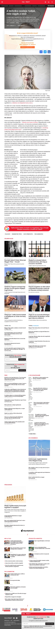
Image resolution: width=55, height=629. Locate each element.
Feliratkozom (22, 359)
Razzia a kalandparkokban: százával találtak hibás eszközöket (42, 548)
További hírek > (32, 433)
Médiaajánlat (16, 620)
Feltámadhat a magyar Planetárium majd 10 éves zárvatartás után (15, 401)
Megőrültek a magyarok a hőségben (13, 596)
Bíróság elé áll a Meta (15, 580)
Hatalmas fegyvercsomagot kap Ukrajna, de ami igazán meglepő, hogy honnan (14, 288)
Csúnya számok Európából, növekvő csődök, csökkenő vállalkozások (39, 561)
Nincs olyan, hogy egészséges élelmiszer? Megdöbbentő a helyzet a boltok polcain (14, 600)
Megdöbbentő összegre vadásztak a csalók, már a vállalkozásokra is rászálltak (18, 555)
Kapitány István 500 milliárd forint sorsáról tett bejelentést (14, 339)
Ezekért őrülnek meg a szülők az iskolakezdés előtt (17, 574)
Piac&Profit (21, 25)
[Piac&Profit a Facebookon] (14, 618)
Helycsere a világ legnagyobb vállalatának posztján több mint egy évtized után (13, 417)
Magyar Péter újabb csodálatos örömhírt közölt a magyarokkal (15, 328)
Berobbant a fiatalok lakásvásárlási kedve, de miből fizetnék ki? (14, 526)
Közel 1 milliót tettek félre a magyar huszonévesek (36, 478)
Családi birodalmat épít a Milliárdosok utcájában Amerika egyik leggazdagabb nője (41, 424)
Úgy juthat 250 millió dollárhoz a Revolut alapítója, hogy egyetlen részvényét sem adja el (40, 389)
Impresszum (6, 620)
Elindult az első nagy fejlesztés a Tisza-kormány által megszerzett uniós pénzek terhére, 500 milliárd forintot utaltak (15, 378)
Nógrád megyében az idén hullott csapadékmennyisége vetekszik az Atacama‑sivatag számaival (39, 288)
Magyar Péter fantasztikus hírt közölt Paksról (39, 327)
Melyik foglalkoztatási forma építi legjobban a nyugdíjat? (15, 506)
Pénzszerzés (8, 484)
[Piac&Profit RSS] (16, 618)
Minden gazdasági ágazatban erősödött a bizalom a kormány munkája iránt (38, 568)
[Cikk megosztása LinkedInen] (49, 51)
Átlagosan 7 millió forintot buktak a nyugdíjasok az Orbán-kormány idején (15, 316)
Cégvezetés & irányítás (35, 538)
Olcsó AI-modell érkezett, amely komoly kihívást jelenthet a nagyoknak (14, 566)
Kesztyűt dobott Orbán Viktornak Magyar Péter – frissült (15, 261)
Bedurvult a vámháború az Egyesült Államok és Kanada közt (39, 332)
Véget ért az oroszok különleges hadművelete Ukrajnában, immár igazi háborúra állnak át (39, 316)
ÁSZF (11, 620)
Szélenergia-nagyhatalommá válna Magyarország (38, 460)
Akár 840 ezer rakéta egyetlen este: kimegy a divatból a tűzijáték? (40, 378)
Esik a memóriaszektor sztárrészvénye (14, 561)
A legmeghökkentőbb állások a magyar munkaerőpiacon (13, 516)
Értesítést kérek (49, 623)
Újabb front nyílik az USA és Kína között (13, 413)
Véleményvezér (8, 238)
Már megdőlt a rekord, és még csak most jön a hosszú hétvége (39, 468)
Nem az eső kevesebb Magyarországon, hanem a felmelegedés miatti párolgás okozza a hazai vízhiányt (15, 384)
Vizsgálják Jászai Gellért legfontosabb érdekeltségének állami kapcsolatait (42, 415)
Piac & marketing (39, 234)
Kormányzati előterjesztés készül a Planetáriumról (12, 344)
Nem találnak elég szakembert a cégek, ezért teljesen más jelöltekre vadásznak (39, 564)
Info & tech (7, 538)
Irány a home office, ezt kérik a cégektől (14, 563)
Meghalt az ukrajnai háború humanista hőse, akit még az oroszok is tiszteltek (38, 261)
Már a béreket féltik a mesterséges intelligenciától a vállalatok (18, 548)
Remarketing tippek (17, 234)
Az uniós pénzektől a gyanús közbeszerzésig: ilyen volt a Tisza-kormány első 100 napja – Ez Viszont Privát (14, 349)
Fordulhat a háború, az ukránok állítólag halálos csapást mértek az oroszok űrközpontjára (15, 396)
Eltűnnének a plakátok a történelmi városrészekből (18, 587)
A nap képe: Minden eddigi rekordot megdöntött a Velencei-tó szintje (39, 337)
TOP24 (7, 325)
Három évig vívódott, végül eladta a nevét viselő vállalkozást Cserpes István (41, 403)
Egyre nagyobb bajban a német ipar (42, 540)
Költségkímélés (33, 438)
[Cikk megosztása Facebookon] (41, 51)
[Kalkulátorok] (45, 2)
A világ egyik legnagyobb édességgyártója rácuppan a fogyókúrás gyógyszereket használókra (16, 542)
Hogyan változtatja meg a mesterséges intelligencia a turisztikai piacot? (37, 346)
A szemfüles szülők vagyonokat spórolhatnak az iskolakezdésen (39, 473)
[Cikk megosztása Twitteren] (45, 51)
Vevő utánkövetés (28, 234)
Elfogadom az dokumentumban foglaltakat (38, 627)
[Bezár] (53, 613)
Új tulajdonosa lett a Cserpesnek (41, 553)
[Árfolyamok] (49, 2)
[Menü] (2, 2)
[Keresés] (52, 2)
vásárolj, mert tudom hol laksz (30, 122)
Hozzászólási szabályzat (9, 622)
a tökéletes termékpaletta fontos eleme (22, 103)
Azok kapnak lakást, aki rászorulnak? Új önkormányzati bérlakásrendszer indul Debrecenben (13, 333)
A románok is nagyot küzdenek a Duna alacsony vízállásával (39, 342)
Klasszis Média (7, 625)
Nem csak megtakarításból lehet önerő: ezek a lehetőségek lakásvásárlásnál (14, 521)
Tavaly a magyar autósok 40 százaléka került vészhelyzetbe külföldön (14, 422)
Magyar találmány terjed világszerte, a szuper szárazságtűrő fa (14, 409)
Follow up (7, 234)
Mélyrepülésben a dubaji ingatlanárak (12, 404)
